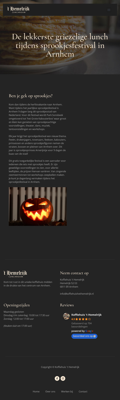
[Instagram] (63, 378)
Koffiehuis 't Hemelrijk (86, 314)
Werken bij (67, 391)
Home (36, 391)
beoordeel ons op (83, 336)
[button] (108, 9)
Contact (83, 391)
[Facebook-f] (57, 378)
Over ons (50, 391)
